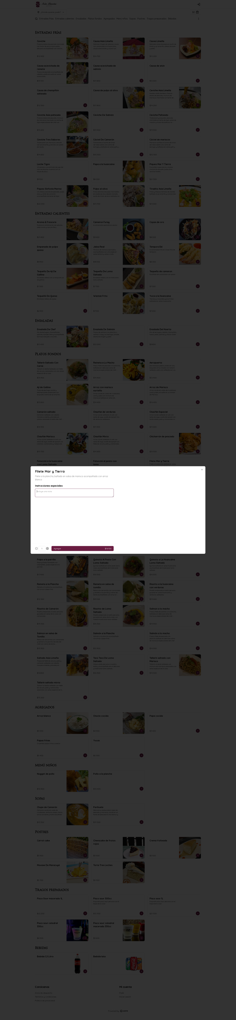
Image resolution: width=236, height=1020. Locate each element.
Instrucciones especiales (49, 485)
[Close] (202, 470)
